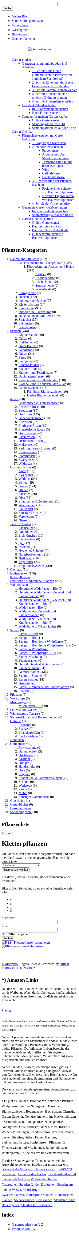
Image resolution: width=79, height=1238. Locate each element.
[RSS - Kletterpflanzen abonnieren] (26, 942)
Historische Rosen (31, 441)
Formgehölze (27, 293)
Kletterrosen (27, 437)
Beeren (23, 486)
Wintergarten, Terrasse (25, 713)
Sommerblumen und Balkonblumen (34, 717)
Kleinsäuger (27, 528)
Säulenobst (26, 509)
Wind (45, 169)
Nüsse (23, 520)
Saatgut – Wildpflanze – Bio (37, 653)
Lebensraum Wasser (23, 709)
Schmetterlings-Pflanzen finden (53, 215)
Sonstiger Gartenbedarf (34, 797)
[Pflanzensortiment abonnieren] (23, 946)
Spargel (24, 728)
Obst (22, 497)
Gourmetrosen (28, 433)
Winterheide (43, 289)
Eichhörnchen (28, 535)
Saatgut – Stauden (31, 675)
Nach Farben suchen (45, 112)
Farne (22, 357)
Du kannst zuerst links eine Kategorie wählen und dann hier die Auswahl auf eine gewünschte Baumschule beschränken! (38, 857)
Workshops (17, 698)
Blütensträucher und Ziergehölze (40, 263)
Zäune (23, 789)
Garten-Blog (20, 16)
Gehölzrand (26, 350)
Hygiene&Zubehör (31, 550)
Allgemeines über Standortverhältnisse (55, 156)
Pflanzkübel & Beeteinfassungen (40, 778)
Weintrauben (27, 505)
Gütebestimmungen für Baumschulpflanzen (47, 235)
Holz (22, 770)
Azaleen (40, 274)
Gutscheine (17, 800)
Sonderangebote (21, 812)
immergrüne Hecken (32, 300)
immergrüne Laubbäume (35, 312)
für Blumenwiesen (44, 1169)
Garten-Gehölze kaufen (37, 219)
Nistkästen (25, 558)
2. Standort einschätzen (47, 147)
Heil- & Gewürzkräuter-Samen (39, 664)
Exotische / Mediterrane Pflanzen (32, 581)
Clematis (16, 569)
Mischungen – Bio (31, 706)
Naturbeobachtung (31, 554)
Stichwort (8, 918)
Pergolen (24, 774)
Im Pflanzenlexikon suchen (50, 109)
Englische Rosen (30, 425)
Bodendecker (19, 573)
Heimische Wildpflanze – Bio (38, 588)
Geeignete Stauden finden (39, 105)
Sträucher (25, 319)
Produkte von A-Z (24, 1229)
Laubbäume (26, 308)
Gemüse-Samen (29, 672)
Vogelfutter (26, 562)
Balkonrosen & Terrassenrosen (39, 403)
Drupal (64, 964)
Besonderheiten (20, 808)
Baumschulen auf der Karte (50, 230)
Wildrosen (25, 463)
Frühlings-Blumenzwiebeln (45, 391)
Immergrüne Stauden (40, 1195)
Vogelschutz (20, 25)
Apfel (22, 471)
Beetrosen (25, 410)
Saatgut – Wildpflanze (33, 649)
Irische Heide (44, 281)
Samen (14, 630)
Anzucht (24, 759)
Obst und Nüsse (20, 467)
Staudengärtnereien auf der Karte (54, 128)
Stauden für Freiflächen (36, 1205)
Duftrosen (25, 414)
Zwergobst (26, 475)
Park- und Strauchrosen (34, 448)
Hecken (24, 297)
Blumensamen (28, 660)
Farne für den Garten (32, 1174)
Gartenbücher (19, 804)
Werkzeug (25, 785)
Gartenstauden (21, 59)
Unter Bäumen (28, 346)
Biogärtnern (20, 34)
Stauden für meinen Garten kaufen (45, 116)
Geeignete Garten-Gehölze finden (44, 207)
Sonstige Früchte (30, 513)
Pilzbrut (24, 691)
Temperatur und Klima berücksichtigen (57, 164)
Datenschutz (27, 967)
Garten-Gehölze (22, 131)
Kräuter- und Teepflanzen (36, 372)
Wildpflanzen (19, 584)
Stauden (15, 331)
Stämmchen (26, 323)
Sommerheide (44, 285)
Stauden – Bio (28, 369)
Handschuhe (27, 766)
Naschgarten (20, 30)
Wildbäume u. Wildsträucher (37, 626)
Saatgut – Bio (28, 638)
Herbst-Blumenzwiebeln (43, 395)
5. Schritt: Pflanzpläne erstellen (52, 101)
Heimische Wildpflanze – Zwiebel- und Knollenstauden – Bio (45, 601)
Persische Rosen (29, 406)
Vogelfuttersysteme (31, 566)
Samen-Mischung (30, 656)
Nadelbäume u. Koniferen (36, 316)
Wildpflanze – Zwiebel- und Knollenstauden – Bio (37, 620)
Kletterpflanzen (29, 304)
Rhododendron (45, 278)
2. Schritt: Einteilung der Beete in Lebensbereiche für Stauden (54, 84)
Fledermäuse (27, 539)
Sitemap (7, 1010)
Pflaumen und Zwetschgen (36, 501)
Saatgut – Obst (28, 634)
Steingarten (26, 361)
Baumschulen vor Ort (46, 226)
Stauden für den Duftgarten (37, 1184)
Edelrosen (25, 422)
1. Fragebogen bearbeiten (49, 143)
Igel (21, 543)
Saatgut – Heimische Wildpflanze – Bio (45, 645)
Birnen (23, 482)
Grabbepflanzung (23, 38)
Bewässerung (27, 747)
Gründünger (27, 683)
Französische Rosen (32, 429)
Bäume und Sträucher (24, 259)
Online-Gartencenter (45, 120)
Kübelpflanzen (20, 577)
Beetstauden (44, 1200)
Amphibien (26, 531)
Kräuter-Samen (29, 668)
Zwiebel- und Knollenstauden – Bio (42, 384)
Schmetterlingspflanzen (27, 21)
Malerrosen (26, 444)
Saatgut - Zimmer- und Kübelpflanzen (44, 687)
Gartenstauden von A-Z (27, 1224)
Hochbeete (26, 755)
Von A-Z (7, 833)
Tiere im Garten (20, 524)
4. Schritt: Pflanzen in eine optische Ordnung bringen (49, 95)
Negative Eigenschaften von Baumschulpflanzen (58, 198)
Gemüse (15, 721)
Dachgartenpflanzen (32, 376)
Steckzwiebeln (28, 736)
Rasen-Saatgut (28, 679)
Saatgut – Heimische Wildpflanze (41, 641)
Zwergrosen (27, 459)
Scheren (24, 781)
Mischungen (18, 702)
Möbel (23, 793)
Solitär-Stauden (29, 365)
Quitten (23, 490)
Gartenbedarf (19, 744)
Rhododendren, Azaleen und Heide (50, 266)
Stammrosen (27, 456)
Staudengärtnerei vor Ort (48, 124)
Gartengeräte (27, 751)
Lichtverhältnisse (53, 177)
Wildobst (24, 478)
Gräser (23, 338)
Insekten (24, 547)
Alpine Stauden (29, 334)
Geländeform (51, 173)
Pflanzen (16, 694)
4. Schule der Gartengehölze (51, 203)
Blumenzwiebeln (30, 388)
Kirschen (25, 494)
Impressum (9, 967)
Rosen (14, 399)
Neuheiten (17, 740)
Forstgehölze (27, 327)
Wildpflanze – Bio (31, 607)
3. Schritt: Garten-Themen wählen (54, 90)
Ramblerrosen (28, 452)
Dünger (24, 763)
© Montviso (10, 964)
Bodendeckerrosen (31, 418)
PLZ (5, 926)
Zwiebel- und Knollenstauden (38, 380)
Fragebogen (50, 150)
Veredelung (26, 516)
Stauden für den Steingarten (17, 1169)
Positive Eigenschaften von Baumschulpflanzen (58, 190)
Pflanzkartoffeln (29, 732)
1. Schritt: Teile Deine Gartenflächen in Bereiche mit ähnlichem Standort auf (52, 74)
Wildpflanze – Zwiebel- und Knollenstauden (37, 613)
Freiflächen (26, 342)
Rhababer (25, 725)
